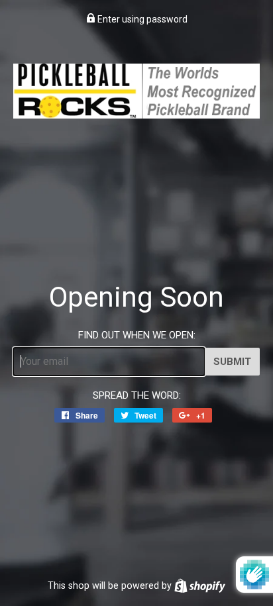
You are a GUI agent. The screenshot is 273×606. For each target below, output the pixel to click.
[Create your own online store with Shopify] (199, 585)
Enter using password (141, 19)
